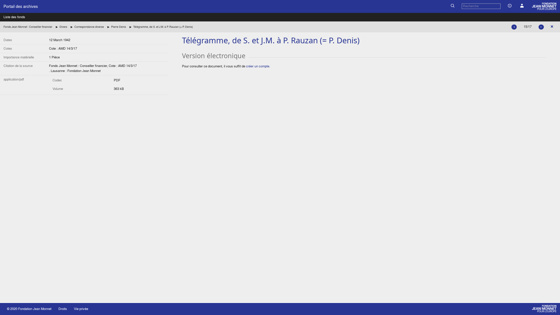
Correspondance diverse (89, 27)
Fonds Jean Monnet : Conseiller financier (28, 27)
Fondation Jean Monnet (34, 308)
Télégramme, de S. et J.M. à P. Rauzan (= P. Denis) (163, 27)
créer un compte (257, 66)
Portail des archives (21, 6)
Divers (63, 27)
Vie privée (81, 308)
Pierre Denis (118, 27)
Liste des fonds (14, 17)
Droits (62, 308)
